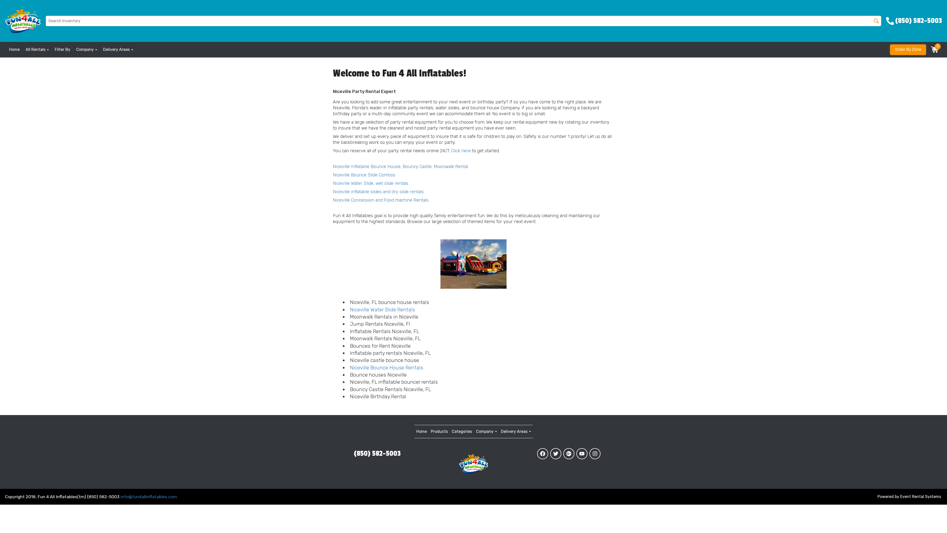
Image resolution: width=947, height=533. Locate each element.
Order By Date (908, 49)
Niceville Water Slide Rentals (382, 309)
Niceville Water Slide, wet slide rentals (370, 183)
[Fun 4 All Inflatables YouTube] (581, 453)
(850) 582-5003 (377, 453)
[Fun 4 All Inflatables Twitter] (555, 453)
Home (14, 49)
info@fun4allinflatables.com (149, 496)
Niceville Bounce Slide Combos (364, 175)
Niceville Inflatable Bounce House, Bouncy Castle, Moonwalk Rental (400, 166)
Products (439, 431)
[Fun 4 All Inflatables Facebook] (542, 453)
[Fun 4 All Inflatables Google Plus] (568, 453)
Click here (461, 150)
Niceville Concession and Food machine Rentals (381, 200)
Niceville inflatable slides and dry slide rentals (378, 191)
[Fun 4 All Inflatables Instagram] (595, 453)
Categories (462, 431)
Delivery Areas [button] (117, 49)
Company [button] (85, 49)
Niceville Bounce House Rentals (386, 367)
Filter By (62, 49)
